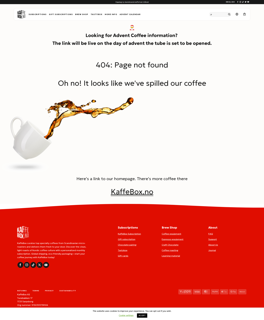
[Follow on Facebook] (238, 2)
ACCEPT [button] (142, 315)
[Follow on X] (40, 265)
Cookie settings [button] (126, 315)
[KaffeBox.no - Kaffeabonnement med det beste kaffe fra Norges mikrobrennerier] (21, 14)
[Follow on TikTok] (243, 2)
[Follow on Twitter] (245, 2)
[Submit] (229, 14)
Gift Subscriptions (61, 14)
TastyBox (96, 14)
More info (111, 14)
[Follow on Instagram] (240, 2)
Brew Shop (81, 14)
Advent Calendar (130, 14)
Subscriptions (38, 14)
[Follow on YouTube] (248, 2)
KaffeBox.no (132, 191)
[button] (236, 14)
